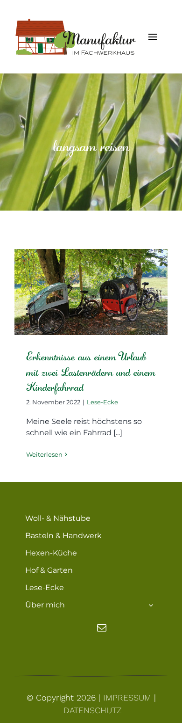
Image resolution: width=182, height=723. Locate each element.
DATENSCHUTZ (92, 710)
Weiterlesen (44, 454)
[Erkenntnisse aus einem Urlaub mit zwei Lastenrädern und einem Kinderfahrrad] (91, 292)
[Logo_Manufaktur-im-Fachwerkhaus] (75, 22)
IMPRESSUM (127, 697)
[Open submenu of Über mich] (150, 605)
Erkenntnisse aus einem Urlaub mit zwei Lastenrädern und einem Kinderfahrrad (90, 372)
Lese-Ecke (102, 402)
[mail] (101, 628)
